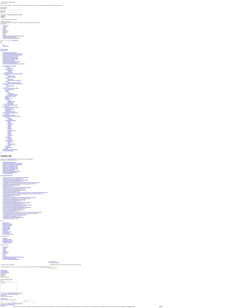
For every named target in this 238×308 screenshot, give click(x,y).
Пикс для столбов (11, 77)
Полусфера (10, 135)
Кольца (9, 127)
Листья (9, 129)
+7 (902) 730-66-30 (4, 2)
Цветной (10, 71)
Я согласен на (12, 14)
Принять (160, 306)
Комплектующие (14, 58)
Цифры (9, 145)
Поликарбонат (13, 52)
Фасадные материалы (17, 53)
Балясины (7, 117)
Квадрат (9, 126)
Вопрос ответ (6, 31)
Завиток (9, 125)
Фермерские (10, 102)
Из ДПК (7, 113)
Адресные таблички (9, 89)
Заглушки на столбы (9, 109)
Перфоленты (8, 110)
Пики (9, 142)
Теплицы (7, 99)
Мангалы (7, 97)
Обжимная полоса (12, 130)
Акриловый (10, 79)
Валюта (9, 121)
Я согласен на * (12, 293)
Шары (6, 148)
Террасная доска (14, 59)
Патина (9, 132)
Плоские (7, 106)
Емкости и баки (14, 57)
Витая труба (10, 123)
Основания (10, 119)
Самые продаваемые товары (6, 175)
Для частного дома (9, 140)
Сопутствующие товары (19, 63)
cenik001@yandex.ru (55, 262)
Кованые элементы (16, 61)
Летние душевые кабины (10, 95)
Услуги (4, 28)
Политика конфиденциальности (10, 37)
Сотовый (7, 66)
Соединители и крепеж (13, 94)
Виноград (10, 138)
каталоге (31, 158)
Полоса (9, 133)
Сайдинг (7, 78)
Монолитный (8, 69)
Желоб (6, 84)
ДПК (9, 92)
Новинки (5, 238)
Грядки (6, 91)
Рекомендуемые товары (8, 241)
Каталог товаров (4, 49)
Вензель (9, 122)
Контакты (5, 32)
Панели (7, 74)
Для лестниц (8, 137)
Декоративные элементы (10, 120)
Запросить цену (11, 304)
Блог (4, 33)
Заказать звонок (11, 2)
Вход (4, 45)
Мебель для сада (8, 98)
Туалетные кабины (9, 103)
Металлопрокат (14, 62)
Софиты (7, 81)
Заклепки (7, 146)
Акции (4, 34)
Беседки (7, 90)
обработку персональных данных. (15, 14)
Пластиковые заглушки (10, 111)
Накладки (10, 141)
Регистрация (5, 46)
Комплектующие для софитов (14, 82)
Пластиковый (11, 85)
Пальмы (9, 131)
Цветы (9, 136)
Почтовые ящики (11, 143)
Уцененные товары (7, 242)
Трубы (6, 87)
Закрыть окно (3, 23)
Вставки (9, 118)
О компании (5, 25)
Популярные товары (7, 239)
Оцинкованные (11, 93)
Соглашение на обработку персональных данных (13, 35)
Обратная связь (3, 270)
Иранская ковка (8, 147)
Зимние (9, 100)
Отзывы (4, 26)
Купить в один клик (14, 294)
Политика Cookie (131, 306)
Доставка (5, 30)
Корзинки (10, 128)
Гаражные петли (8, 108)
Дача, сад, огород (15, 55)
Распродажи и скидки (7, 240)
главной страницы (11, 158)
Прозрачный (10, 68)
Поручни (10, 139)
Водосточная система (17, 54)
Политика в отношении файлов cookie (11, 38)
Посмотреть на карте (43, 266)
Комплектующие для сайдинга (14, 80)
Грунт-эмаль (12, 60)
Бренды (4, 29)
